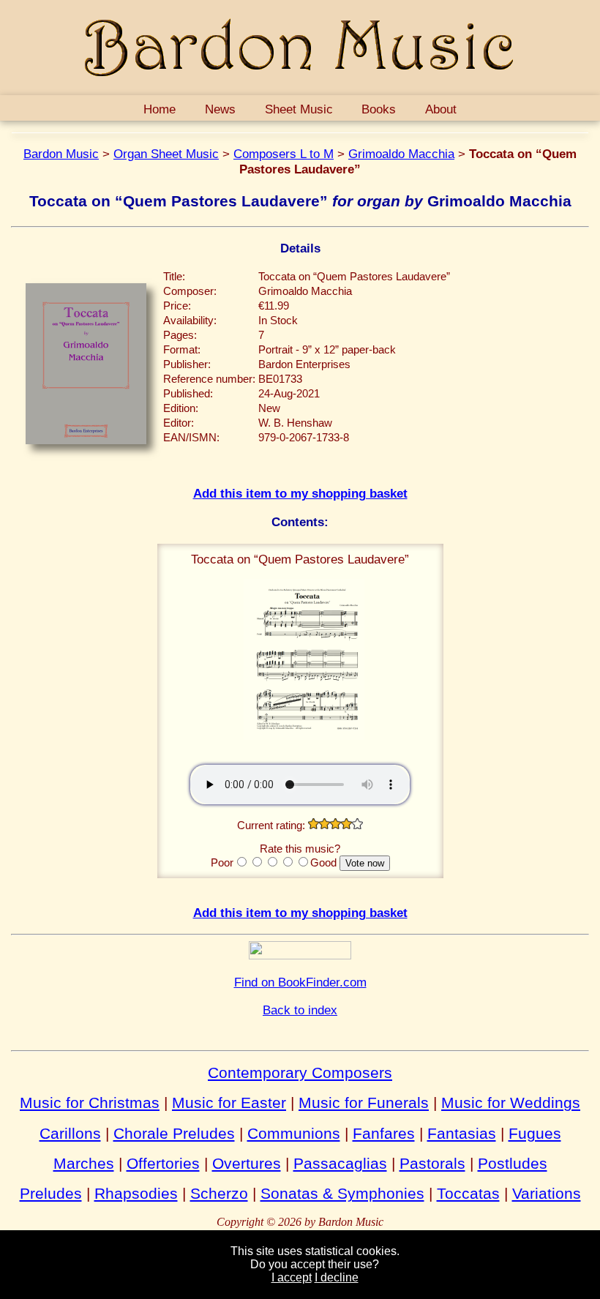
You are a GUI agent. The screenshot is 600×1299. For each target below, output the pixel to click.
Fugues (535, 1133)
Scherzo (219, 1193)
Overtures (246, 1163)
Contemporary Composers (300, 1072)
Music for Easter (229, 1102)
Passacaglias (340, 1163)
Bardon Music (61, 153)
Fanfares (384, 1133)
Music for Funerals (364, 1102)
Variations (546, 1193)
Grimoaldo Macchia (401, 153)
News (220, 109)
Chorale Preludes (174, 1133)
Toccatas (468, 1193)
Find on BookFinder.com (300, 982)
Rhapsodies (136, 1193)
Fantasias (461, 1133)
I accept (291, 1277)
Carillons (70, 1133)
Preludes (51, 1193)
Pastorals (432, 1163)
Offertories (163, 1163)
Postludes (512, 1163)
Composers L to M (283, 153)
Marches (83, 1163)
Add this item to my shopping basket (300, 493)
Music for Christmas (90, 1102)
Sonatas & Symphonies (342, 1193)
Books (378, 109)
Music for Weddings (510, 1102)
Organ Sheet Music (166, 153)
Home (159, 109)
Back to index (300, 1010)
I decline (337, 1277)
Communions (293, 1133)
